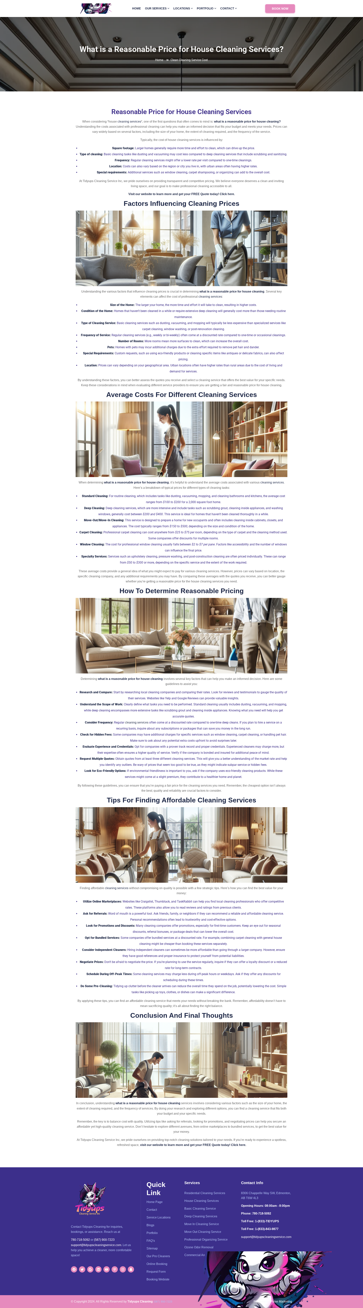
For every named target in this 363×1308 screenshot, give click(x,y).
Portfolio (205, 8)
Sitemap (152, 1248)
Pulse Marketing (281, 1301)
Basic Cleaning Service (200, 1208)
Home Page (155, 1202)
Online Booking (157, 1264)
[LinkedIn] (98, 1269)
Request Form (156, 1271)
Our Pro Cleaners (158, 1256)
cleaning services (129, 121)
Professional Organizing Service (206, 1239)
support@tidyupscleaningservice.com (96, 1245)
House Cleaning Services (201, 1200)
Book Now (280, 8)
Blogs (150, 1225)
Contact (227, 8)
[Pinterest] (115, 1269)
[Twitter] (82, 1269)
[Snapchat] (131, 1269)
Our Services (156, 8)
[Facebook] (74, 1269)
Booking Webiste (158, 1279)
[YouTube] (106, 1269)
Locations (181, 8)
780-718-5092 (80, 1239)
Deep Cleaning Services (200, 1216)
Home (136, 8)
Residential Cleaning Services (204, 1193)
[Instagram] (123, 1269)
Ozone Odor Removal (198, 1247)
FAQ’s (151, 1240)
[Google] (90, 1269)
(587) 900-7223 (104, 1239)
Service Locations (159, 1217)
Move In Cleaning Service (201, 1224)
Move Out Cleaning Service (202, 1231)
